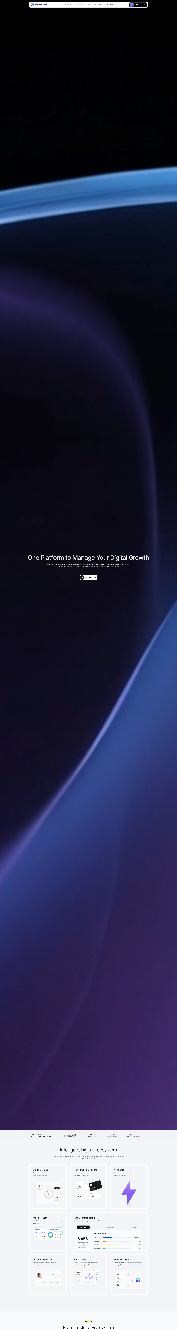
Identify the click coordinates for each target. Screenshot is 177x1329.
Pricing (89, 5)
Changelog (108, 5)
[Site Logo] (39, 4)
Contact (98, 5)
